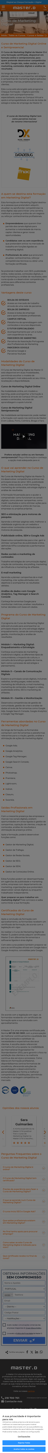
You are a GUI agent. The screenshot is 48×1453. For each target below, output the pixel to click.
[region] (24, 1431)
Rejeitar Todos (24, 1443)
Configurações (24, 1436)
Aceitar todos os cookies (24, 1449)
